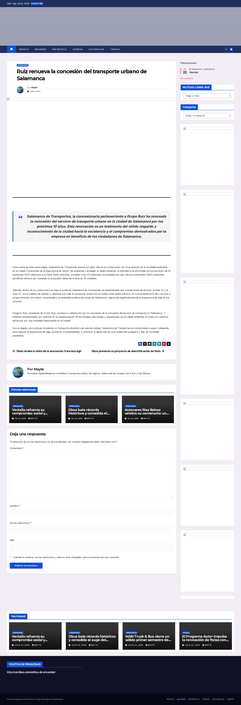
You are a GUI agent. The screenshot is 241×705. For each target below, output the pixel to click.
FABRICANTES (131, 633)
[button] (226, 49)
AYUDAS (186, 633)
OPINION (77, 49)
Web (12, 540)
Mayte (34, 87)
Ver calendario (186, 78)
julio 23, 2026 (22, 645)
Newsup (45, 699)
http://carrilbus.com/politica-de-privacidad (31, 672)
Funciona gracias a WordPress (20, 699)
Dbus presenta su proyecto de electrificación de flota (126, 351)
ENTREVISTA (59, 49)
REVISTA (24, 49)
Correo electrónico (21, 523)
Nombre (15, 505)
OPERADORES (23, 65)
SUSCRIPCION (96, 49)
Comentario (17, 448)
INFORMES (40, 49)
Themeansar (57, 699)
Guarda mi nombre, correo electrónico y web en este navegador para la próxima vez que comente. (66, 557)
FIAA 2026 (193, 72)
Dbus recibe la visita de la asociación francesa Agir (49, 351)
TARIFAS (115, 49)
